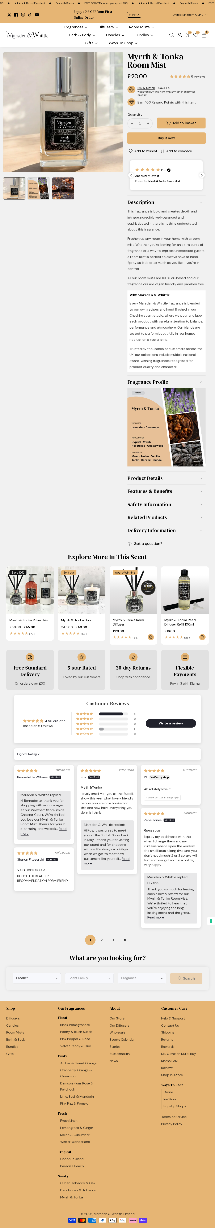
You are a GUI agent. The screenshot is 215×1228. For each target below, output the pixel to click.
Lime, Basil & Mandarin (77, 1096)
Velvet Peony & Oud (75, 1046)
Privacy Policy (171, 1124)
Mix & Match (146, 88)
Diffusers (106, 27)
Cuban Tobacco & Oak (77, 1183)
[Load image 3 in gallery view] (63, 188)
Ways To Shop (121, 42)
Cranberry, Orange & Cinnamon (76, 1073)
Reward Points (163, 102)
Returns (167, 1039)
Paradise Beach (72, 1166)
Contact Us (170, 1025)
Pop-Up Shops (175, 1106)
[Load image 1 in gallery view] (14, 188)
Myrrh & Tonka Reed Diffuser (128, 622)
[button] (180, 76)
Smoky (63, 1176)
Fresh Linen (68, 1120)
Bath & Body (80, 35)
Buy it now (166, 138)
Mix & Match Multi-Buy (178, 1054)
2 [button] (102, 940)
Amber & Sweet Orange (78, 1063)
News (114, 1061)
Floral (62, 1018)
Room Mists (139, 27)
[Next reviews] (202, 175)
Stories (115, 1046)
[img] (27, 771)
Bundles (142, 35)
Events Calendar (122, 1039)
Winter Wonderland (75, 1142)
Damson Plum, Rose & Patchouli (76, 1086)
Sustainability (120, 1054)
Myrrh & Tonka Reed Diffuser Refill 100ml (180, 622)
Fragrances (73, 27)
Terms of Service (174, 1117)
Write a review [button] (171, 723)
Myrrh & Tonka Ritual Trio (28, 620)
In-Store (170, 1099)
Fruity (62, 1056)
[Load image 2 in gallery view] (39, 188)
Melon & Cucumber (75, 1135)
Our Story (117, 1018)
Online (168, 1092)
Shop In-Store (172, 1075)
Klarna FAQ (169, 1061)
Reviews (167, 1068)
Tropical (64, 1152)
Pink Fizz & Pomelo (74, 1103)
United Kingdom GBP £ (188, 15)
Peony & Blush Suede (76, 1032)
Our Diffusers (120, 1025)
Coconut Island (72, 1159)
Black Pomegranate (75, 1025)
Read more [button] (155, 917)
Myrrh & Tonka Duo (76, 620)
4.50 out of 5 (55, 721)
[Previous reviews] (131, 175)
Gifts (89, 42)
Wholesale (117, 1032)
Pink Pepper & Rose (75, 1039)
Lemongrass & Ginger (76, 1128)
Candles (113, 35)
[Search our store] (172, 35)
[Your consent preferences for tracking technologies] (211, 921)
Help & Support (173, 1018)
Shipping (167, 1032)
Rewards (167, 1046)
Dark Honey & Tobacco (78, 1190)
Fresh (62, 1113)
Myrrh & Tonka (71, 1197)
